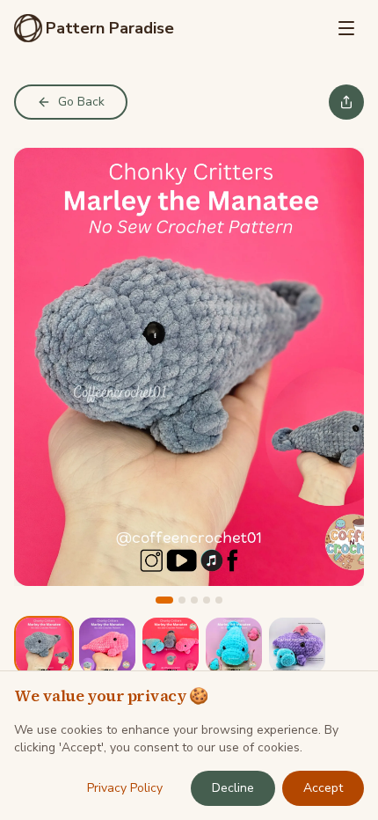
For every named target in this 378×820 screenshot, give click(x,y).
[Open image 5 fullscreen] (297, 646)
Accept (323, 788)
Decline (233, 788)
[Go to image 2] (181, 600)
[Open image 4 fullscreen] (234, 646)
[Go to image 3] (194, 600)
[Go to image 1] (164, 600)
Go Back (81, 101)
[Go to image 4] (206, 600)
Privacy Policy (125, 788)
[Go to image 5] (218, 600)
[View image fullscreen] (189, 367)
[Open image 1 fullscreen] (44, 646)
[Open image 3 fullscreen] (170, 646)
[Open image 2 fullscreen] (107, 646)
